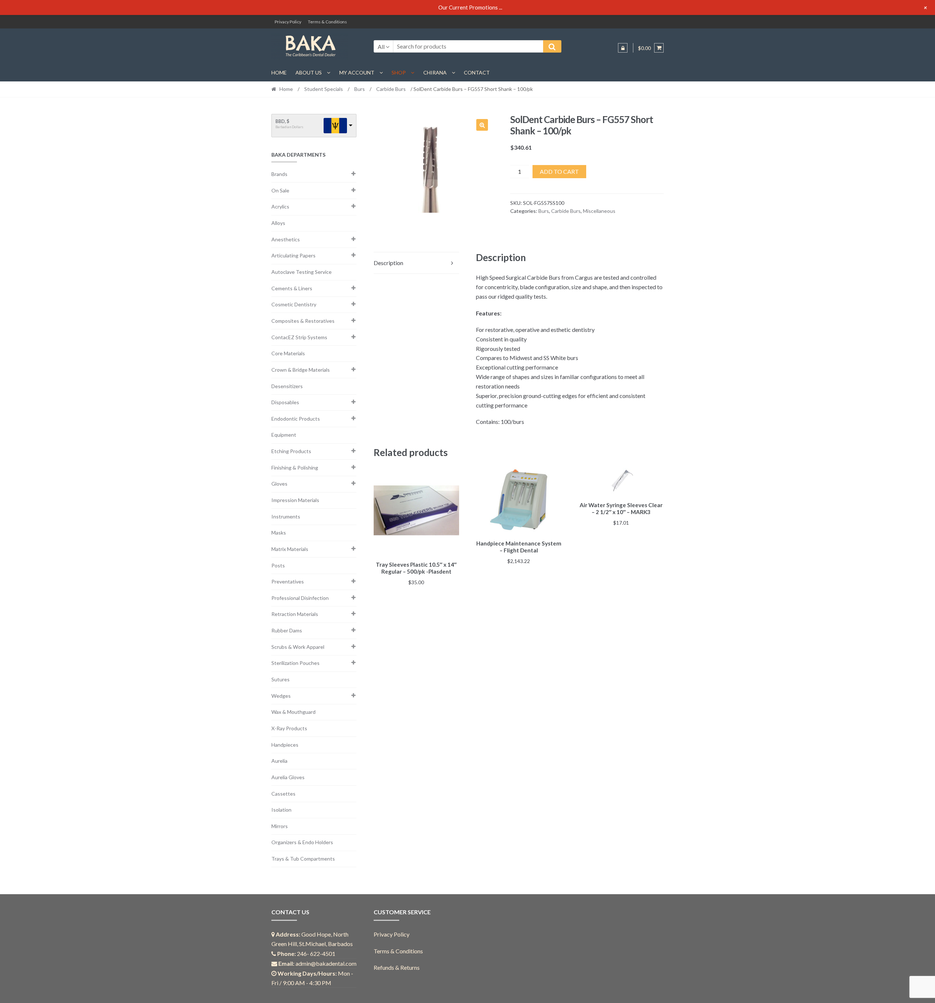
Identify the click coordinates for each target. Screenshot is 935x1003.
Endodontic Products (295, 419)
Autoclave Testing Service (301, 272)
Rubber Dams (286, 630)
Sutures (280, 679)
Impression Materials (295, 500)
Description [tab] (388, 262)
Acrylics (280, 206)
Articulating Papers (293, 255)
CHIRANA (435, 72)
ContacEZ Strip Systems (299, 337)
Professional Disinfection (300, 598)
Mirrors (279, 826)
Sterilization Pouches (295, 663)
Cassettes (283, 793)
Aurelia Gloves (288, 777)
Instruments (285, 516)
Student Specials (323, 89)
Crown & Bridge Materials (300, 370)
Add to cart (559, 171)
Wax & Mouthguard (293, 712)
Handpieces (284, 745)
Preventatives (287, 581)
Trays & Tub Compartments (303, 858)
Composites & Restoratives (303, 321)
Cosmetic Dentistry (293, 304)
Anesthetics (285, 239)
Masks (278, 532)
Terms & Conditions (327, 21)
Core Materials (288, 353)
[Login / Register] (622, 48)
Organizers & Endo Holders (302, 842)
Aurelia (279, 761)
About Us (308, 72)
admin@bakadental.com (325, 963)
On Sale (280, 190)
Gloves (279, 484)
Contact (477, 72)
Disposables (285, 402)
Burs (359, 89)
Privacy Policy (288, 21)
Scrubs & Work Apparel (297, 647)
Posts (278, 565)
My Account (356, 72)
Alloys (278, 223)
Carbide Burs (391, 89)
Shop (399, 72)
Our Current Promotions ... (470, 7)
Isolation (281, 810)
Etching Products (291, 451)
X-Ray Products (289, 728)
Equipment (283, 435)
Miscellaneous (599, 211)
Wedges (281, 696)
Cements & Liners (291, 288)
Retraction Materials (294, 614)
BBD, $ (282, 121)
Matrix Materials (289, 549)
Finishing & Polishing (294, 467)
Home (279, 72)
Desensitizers (287, 386)
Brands (279, 174)
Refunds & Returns (397, 967)
